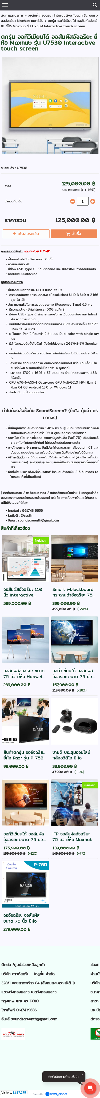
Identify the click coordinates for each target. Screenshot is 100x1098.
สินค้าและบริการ (12, 15)
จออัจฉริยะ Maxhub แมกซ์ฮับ (22, 20)
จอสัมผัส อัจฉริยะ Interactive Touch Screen (61, 15)
